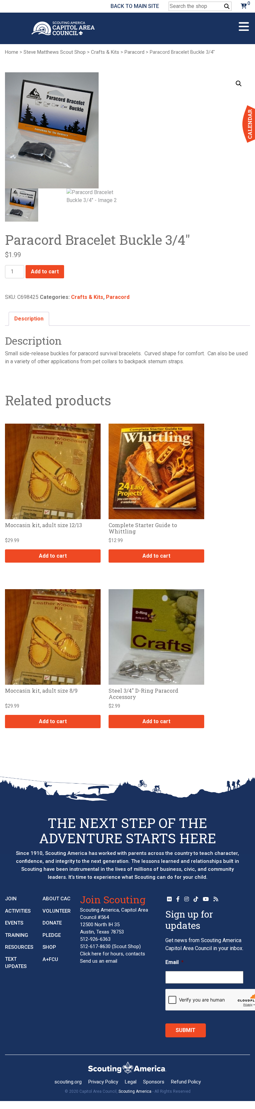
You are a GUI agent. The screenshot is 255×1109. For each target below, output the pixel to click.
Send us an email (98, 961)
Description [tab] (28, 318)
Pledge (51, 935)
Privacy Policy (103, 1082)
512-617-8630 (95, 946)
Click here (90, 954)
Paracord (134, 52)
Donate (52, 923)
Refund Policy (186, 1082)
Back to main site (135, 6)
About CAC (56, 899)
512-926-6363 (95, 939)
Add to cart (45, 271)
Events (14, 923)
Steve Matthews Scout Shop (55, 52)
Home (11, 52)
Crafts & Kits (105, 52)
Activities (18, 911)
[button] (239, 84)
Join (11, 899)
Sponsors (153, 1082)
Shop (49, 947)
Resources (19, 947)
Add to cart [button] (53, 556)
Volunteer (56, 911)
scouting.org (68, 1082)
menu (244, 24)
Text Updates (16, 963)
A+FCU (50, 959)
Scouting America (135, 1091)
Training (16, 935)
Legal (130, 1082)
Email (174, 962)
